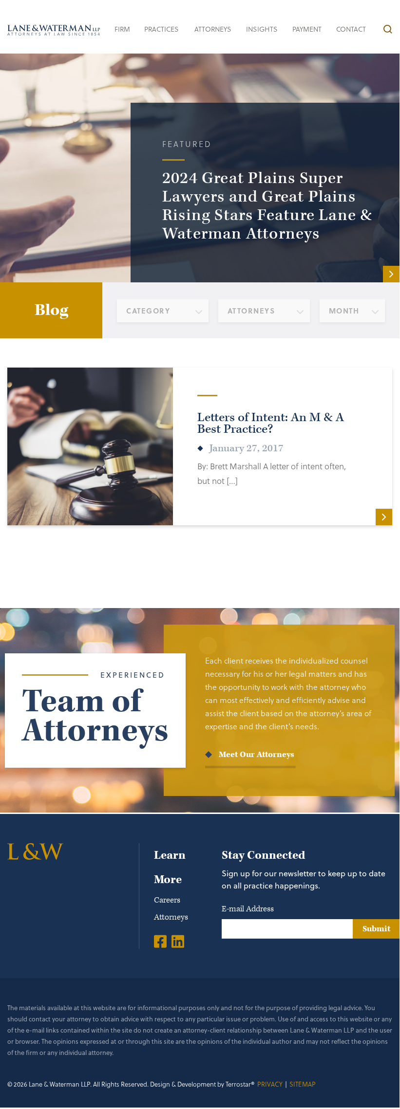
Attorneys (212, 29)
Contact (351, 29)
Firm (122, 29)
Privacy (270, 1084)
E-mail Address (248, 909)
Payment (307, 29)
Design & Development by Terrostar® (202, 1084)
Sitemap (302, 1084)
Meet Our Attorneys (256, 754)
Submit (376, 929)
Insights (262, 29)
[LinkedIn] (177, 941)
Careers (167, 900)
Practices (161, 29)
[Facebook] (160, 941)
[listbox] (163, 310)
